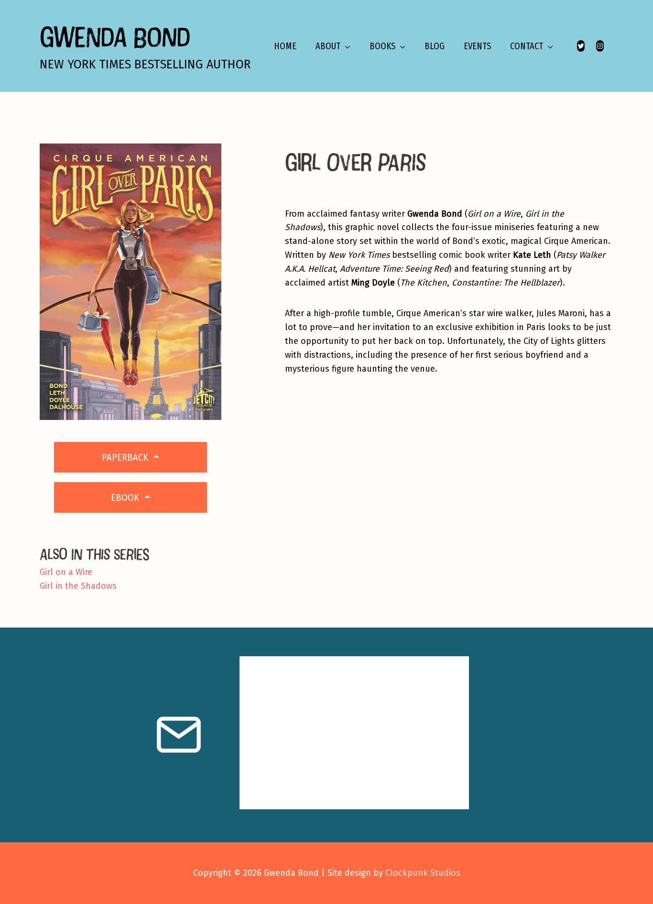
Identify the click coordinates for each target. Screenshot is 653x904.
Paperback (126, 457)
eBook (126, 497)
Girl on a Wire (66, 572)
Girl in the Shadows (78, 586)
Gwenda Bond (115, 36)
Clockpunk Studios (422, 873)
